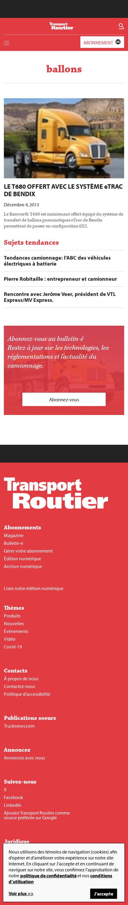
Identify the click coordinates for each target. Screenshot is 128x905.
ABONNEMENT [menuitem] (98, 43)
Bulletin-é (13, 543)
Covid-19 (13, 647)
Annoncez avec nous (24, 758)
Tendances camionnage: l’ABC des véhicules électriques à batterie (57, 261)
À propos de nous (21, 678)
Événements (16, 631)
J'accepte (103, 894)
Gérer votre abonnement (28, 551)
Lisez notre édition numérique (33, 588)
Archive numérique (23, 566)
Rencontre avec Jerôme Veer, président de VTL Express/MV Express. (60, 297)
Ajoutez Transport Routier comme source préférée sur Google (37, 815)
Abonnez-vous (64, 399)
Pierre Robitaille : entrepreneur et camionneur (60, 279)
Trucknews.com (19, 726)
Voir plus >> (21, 893)
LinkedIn (12, 805)
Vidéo (9, 639)
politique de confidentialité (48, 876)
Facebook (13, 797)
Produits (12, 616)
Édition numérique (22, 558)
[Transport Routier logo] (56, 507)
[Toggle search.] (121, 26)
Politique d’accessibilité (27, 694)
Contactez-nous (19, 686)
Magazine (14, 535)
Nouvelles (14, 623)
